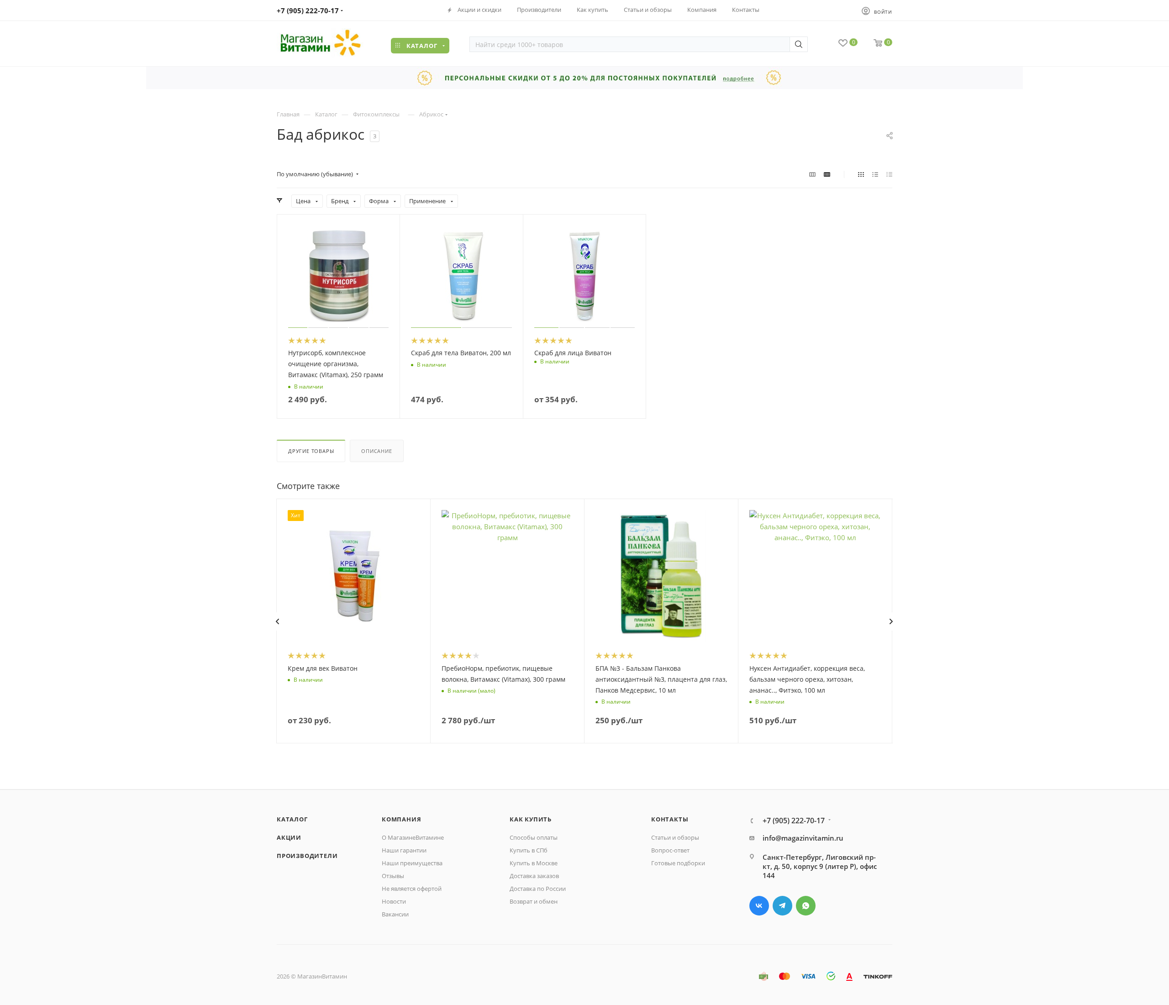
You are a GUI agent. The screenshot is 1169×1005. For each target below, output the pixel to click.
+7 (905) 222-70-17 (308, 10)
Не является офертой (412, 888)
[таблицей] (889, 174)
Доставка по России (538, 888)
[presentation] (277, 621)
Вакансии (395, 914)
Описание (376, 450)
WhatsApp (806, 906)
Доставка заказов (534, 876)
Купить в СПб (529, 850)
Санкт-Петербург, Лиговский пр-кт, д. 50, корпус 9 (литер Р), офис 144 (820, 866)
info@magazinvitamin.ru (803, 837)
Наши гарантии (404, 850)
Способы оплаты (534, 837)
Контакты (669, 819)
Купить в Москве (534, 863)
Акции (289, 837)
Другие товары (311, 450)
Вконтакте (759, 906)
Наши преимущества (412, 863)
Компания (401, 819)
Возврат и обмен (534, 901)
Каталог (292, 819)
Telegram (782, 906)
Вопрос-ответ (670, 850)
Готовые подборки (678, 863)
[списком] (875, 174)
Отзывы (393, 876)
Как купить (531, 819)
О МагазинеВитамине (413, 837)
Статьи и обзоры (675, 837)
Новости (394, 901)
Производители (307, 856)
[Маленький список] (812, 174)
